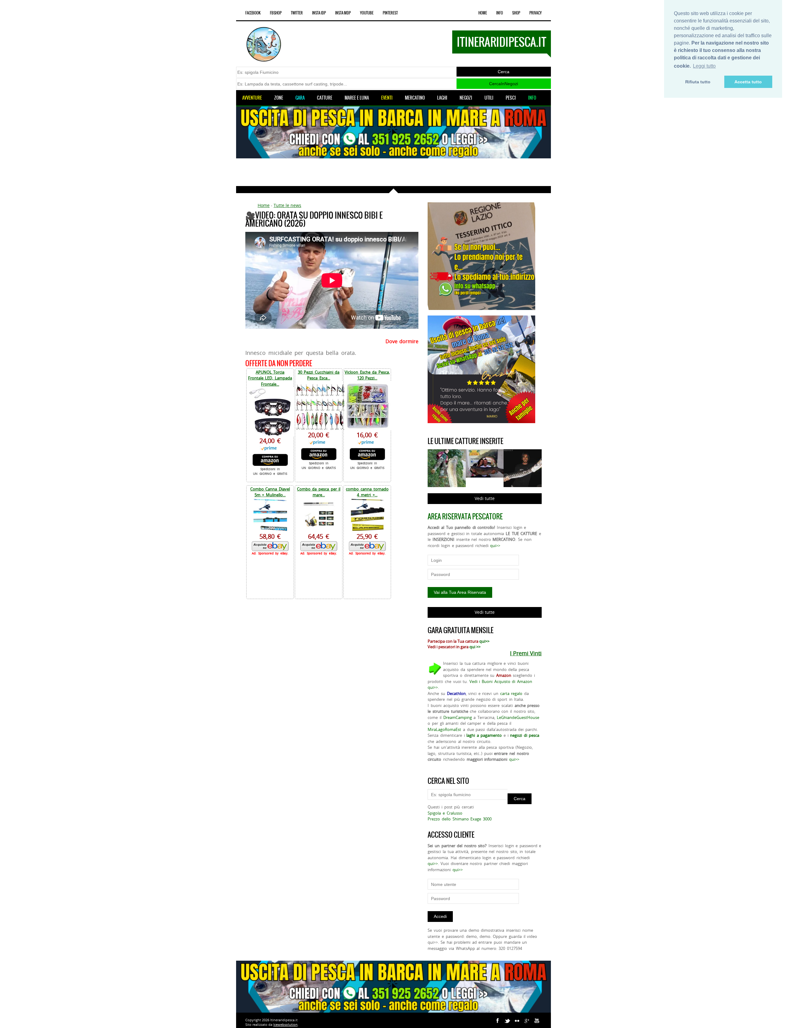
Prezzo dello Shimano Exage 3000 (459, 819)
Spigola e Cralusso (445, 813)
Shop (516, 13)
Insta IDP (319, 13)
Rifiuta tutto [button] (697, 81)
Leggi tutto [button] (704, 66)
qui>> (495, 545)
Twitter (297, 13)
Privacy (535, 13)
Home (482, 13)
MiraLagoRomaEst (444, 729)
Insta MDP (343, 13)
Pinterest (390, 13)
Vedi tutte (485, 498)
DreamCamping (457, 717)
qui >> (475, 646)
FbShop (276, 13)
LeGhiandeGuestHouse (518, 717)
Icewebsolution (285, 1024)
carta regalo (511, 693)
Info (499, 13)
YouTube (367, 13)
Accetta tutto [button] (748, 81)
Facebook (253, 13)
